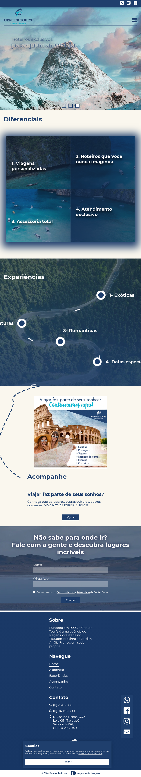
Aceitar (67, 761)
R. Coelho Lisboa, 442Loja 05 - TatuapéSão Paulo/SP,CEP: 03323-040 (69, 722)
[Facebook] (127, 711)
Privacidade (83, 592)
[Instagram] (127, 722)
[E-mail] (127, 732)
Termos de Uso (66, 592)
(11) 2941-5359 (62, 705)
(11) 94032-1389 (64, 711)
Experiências (58, 675)
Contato (55, 687)
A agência (56, 670)
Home (54, 664)
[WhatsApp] (127, 700)
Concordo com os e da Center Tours (72, 592)
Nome (37, 565)
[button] (64, 106)
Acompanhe (58, 681)
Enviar (71, 600)
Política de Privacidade (90, 753)
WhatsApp (41, 578)
